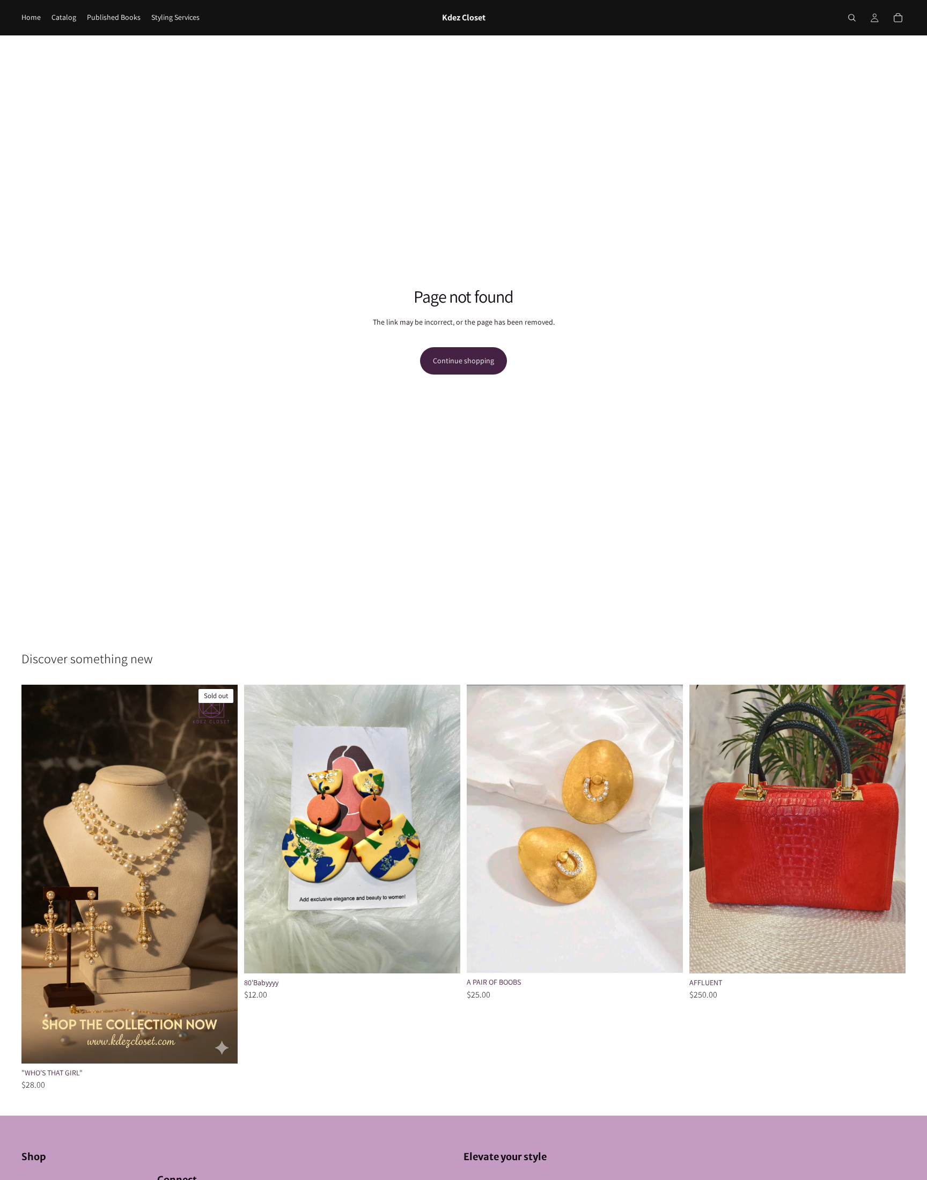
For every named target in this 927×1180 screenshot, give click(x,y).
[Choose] (889, 956)
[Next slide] (221, 874)
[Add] (443, 956)
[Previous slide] (37, 874)
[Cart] (898, 18)
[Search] (852, 18)
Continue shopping (463, 360)
